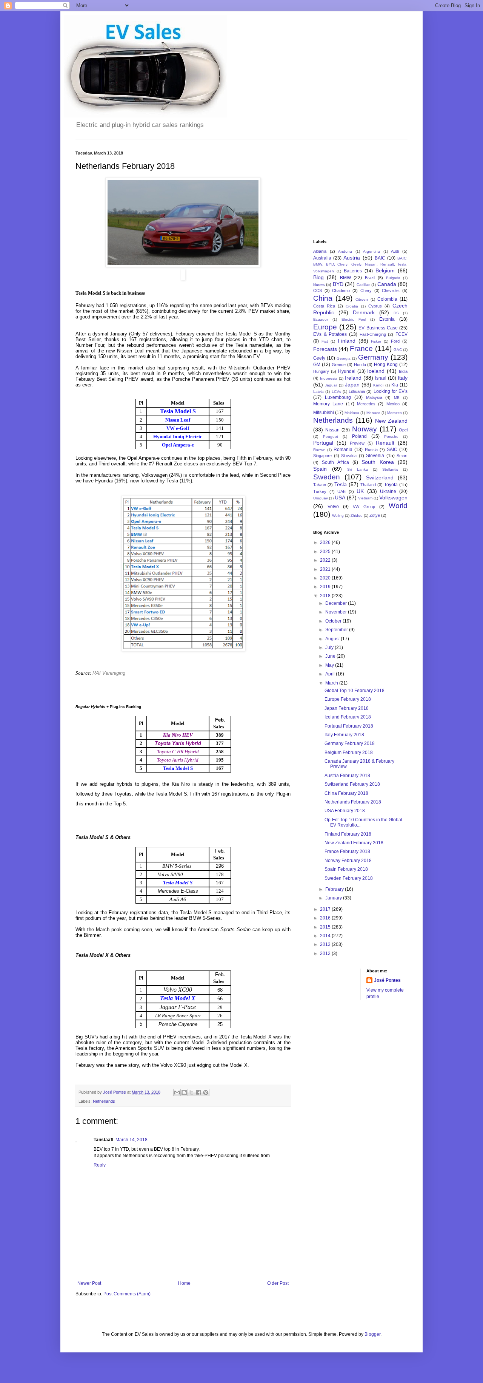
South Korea (377, 462)
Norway (364, 429)
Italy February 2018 (344, 734)
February (335, 889)
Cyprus (375, 306)
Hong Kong (386, 364)
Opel (403, 430)
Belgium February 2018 (349, 752)
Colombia (387, 299)
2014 (326, 935)
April (330, 674)
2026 (326, 542)
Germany (373, 357)
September (337, 629)
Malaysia (374, 397)
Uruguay (320, 498)
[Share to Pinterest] (205, 1092)
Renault (385, 443)
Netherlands (104, 1101)
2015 (326, 927)
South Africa (335, 462)
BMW (345, 277)
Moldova (352, 413)
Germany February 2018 (350, 743)
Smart (402, 455)
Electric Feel (353, 319)
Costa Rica (324, 306)
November (336, 612)
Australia (322, 258)
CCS (317, 290)
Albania (319, 251)
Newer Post (89, 1283)
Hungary (321, 371)
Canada (386, 284)
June (331, 656)
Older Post (278, 1283)
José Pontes (387, 980)
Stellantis (390, 469)
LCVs (336, 391)
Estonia (387, 319)
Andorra (345, 251)
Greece (339, 364)
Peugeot (330, 436)
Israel (380, 378)
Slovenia (375, 455)
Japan (352, 385)
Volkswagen (393, 497)
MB (397, 398)
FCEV (401, 334)
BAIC (380, 258)
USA (340, 497)
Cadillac (363, 285)
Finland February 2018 (348, 834)
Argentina (371, 251)
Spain (320, 469)
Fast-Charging (373, 334)
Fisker (376, 341)
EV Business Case (377, 328)
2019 (326, 586)
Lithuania (357, 391)
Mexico (393, 404)
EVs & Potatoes (330, 334)
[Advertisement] (351, 188)
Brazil (370, 277)
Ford (395, 341)
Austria (351, 258)
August (333, 638)
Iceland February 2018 (348, 717)
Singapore (322, 455)
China (322, 298)
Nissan (332, 430)
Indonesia (328, 378)
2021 (326, 569)
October (334, 621)
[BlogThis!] (184, 1092)
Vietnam (365, 498)
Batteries (353, 271)
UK (360, 491)
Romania (343, 449)
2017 (326, 909)
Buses (319, 284)
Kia (394, 385)
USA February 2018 (345, 810)
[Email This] (177, 1092)
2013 (326, 944)
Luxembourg (338, 397)
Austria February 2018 (347, 775)
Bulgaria (393, 278)
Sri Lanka (357, 469)
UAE (341, 491)
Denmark (364, 312)
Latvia (318, 391)
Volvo (333, 506)
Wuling (338, 515)
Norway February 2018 (348, 860)
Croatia (352, 306)
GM (316, 364)
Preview (357, 443)
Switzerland (380, 477)
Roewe (319, 450)
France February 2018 (347, 851)
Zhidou (357, 515)
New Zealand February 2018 (354, 842)
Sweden (326, 477)
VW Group (364, 506)
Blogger (372, 1334)
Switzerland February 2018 (352, 784)
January (334, 898)
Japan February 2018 (347, 708)
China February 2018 (346, 793)
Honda (360, 364)
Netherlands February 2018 (353, 802)
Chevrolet (391, 290)
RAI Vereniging (108, 673)
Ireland (353, 378)
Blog (318, 277)
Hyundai (346, 371)
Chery (366, 290)
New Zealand (391, 421)
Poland (359, 436)
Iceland (376, 371)
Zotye (374, 515)
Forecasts (325, 349)
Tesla (340, 484)
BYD (338, 284)
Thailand (368, 484)
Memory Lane (328, 403)
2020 (326, 578)
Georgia (344, 358)
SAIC (392, 449)
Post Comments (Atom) (127, 1293)
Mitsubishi (323, 412)
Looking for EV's (391, 391)
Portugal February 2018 (349, 726)
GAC (398, 350)
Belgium (385, 270)
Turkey (319, 491)
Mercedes (366, 404)
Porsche (391, 436)
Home (184, 1283)
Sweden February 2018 (349, 878)
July (330, 647)
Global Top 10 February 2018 (355, 690)
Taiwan (319, 484)
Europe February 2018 (348, 699)
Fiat (324, 341)
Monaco (373, 413)
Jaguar (331, 385)
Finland (346, 341)
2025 (326, 551)
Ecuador (320, 319)
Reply (100, 1165)
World (398, 506)
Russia (371, 449)
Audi (395, 251)
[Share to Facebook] (198, 1092)
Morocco (394, 413)
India (403, 371)
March (332, 683)
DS (396, 313)
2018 (326, 595)
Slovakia (349, 455)
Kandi (378, 385)
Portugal (323, 443)
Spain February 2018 (346, 869)
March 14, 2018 (131, 1139)
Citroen (361, 299)
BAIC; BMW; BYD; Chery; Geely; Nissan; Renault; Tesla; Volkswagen (360, 265)
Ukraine (388, 491)
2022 (326, 560)
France (361, 348)
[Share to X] (191, 1092)
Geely (319, 358)
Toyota (391, 484)
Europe (325, 327)
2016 (326, 918)
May (330, 665)
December (336, 603)
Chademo (341, 290)
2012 (326, 953)
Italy (403, 378)
